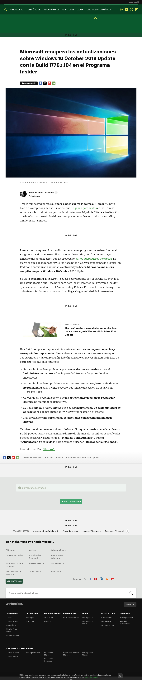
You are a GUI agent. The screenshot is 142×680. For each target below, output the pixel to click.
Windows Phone (58, 550)
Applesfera (11, 625)
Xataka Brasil (12, 656)
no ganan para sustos (84, 208)
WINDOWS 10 (16, 9)
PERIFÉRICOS (33, 9)
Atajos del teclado (71, 531)
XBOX (80, 9)
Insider (50, 457)
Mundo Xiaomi (12, 635)
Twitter (131, 9)
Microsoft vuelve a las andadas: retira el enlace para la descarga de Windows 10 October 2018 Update (91, 331)
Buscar (131, 593)
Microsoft (49, 449)
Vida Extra (29, 621)
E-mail (53, 83)
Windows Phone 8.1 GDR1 (13, 573)
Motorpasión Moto (87, 622)
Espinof (47, 621)
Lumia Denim (35, 571)
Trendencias (106, 617)
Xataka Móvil (11, 621)
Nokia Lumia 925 (36, 563)
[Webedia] (135, 2)
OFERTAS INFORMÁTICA (99, 9)
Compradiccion (107, 625)
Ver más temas (14, 581)
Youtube (126, 9)
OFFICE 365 (68, 9)
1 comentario (30, 83)
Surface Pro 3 (57, 563)
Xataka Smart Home (12, 630)
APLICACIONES (51, 9)
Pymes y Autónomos (125, 622)
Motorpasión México (87, 653)
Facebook (40, 83)
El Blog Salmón (126, 617)
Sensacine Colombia (48, 659)
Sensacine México (48, 653)
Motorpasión (87, 617)
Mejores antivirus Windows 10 (46, 531)
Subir (128, 604)
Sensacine (48, 617)
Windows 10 (56, 571)
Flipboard (136, 9)
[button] (43, 192)
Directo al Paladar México (71, 653)
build (60, 457)
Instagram (122, 9)
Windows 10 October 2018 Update (83, 457)
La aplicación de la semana (14, 564)
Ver (72, 501)
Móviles (32, 550)
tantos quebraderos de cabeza (93, 258)
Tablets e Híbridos (14, 555)
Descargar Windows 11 (114, 531)
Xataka (9, 617)
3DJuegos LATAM (32, 652)
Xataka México (12, 652)
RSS (107, 578)
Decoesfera (106, 621)
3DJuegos (29, 617)
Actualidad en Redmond (35, 556)
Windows (37, 457)
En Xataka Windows (72, 324)
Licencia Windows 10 (92, 531)
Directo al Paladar (71, 617)
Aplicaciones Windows (57, 556)
